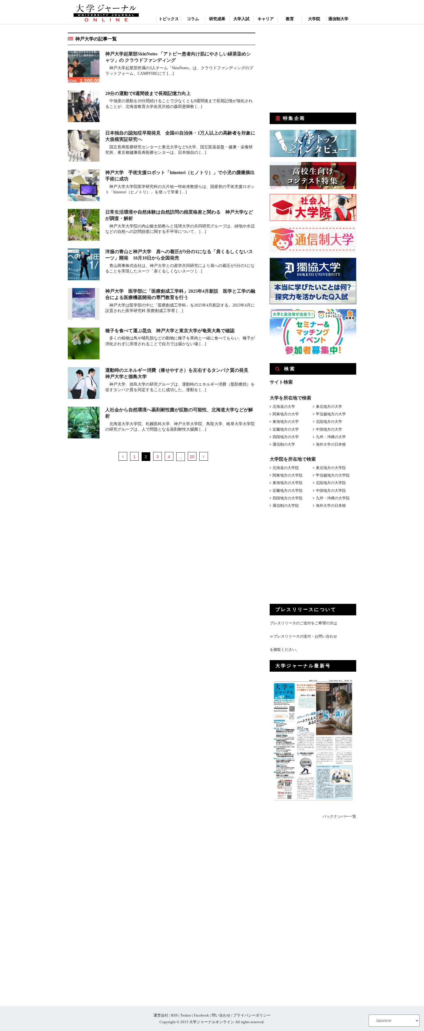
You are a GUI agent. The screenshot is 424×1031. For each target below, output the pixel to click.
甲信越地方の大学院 (333, 475)
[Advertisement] (313, 69)
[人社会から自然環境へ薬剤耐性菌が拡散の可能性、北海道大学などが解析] (84, 423)
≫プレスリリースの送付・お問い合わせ (303, 636)
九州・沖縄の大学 (331, 437)
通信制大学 (338, 19)
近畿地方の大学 (286, 429)
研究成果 (217, 19)
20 (192, 456)
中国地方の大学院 (331, 490)
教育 (290, 19)
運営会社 (160, 1015)
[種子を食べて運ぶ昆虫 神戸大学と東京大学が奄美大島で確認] (84, 344)
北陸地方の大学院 (331, 483)
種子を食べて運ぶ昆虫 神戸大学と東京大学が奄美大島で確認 (169, 330)
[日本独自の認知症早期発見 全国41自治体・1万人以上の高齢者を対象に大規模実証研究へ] (84, 147)
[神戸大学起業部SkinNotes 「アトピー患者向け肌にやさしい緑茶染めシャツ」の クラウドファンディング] (84, 68)
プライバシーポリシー (252, 1015)
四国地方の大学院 (288, 498)
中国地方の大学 (329, 429)
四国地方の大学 (286, 437)
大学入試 (241, 19)
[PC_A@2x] (313, 354)
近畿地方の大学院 (288, 490)
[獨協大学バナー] (313, 303)
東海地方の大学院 (288, 483)
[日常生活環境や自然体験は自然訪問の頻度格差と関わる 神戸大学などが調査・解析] (84, 226)
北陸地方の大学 (329, 421)
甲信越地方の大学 (331, 414)
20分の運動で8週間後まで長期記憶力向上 (148, 93)
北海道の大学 (284, 406)
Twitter (185, 1015)
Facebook (201, 1015)
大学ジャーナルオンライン (211, 1022)
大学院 (314, 19)
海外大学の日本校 (331, 444)
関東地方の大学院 (288, 475)
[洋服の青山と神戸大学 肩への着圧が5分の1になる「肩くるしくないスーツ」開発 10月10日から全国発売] (84, 265)
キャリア (266, 19)
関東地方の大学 (286, 414)
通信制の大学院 (286, 505)
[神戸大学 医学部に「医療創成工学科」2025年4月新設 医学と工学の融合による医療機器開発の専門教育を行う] (84, 305)
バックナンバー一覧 (339, 816)
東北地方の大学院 (331, 468)
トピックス (169, 19)
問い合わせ (221, 1015)
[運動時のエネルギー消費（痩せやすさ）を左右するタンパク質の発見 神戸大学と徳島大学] (84, 384)
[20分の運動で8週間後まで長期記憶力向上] (84, 107)
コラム (193, 19)
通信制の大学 (284, 444)
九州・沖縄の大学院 (333, 498)
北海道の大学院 (286, 468)
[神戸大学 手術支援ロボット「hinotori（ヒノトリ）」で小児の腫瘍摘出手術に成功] (84, 186)
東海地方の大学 (286, 421)
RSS (174, 1015)
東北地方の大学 (329, 406)
